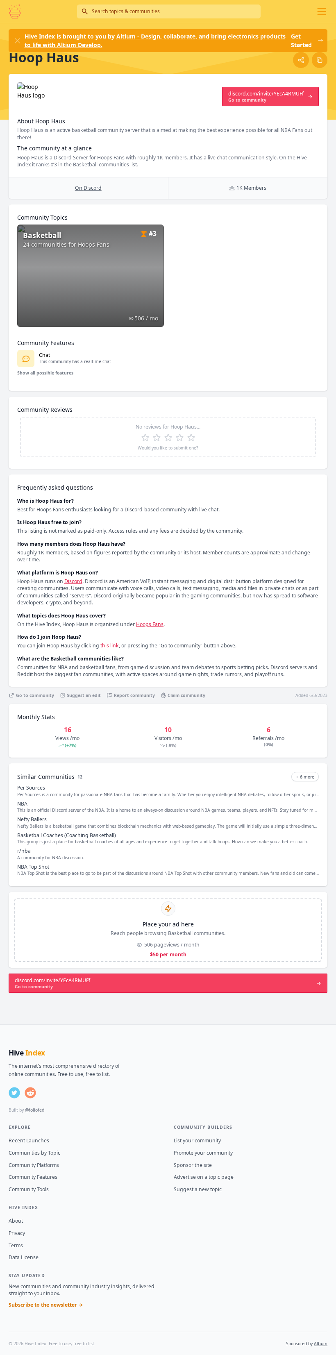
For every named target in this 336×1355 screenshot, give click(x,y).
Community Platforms (34, 1165)
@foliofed (34, 1110)
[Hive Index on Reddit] (30, 1093)
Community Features (33, 1176)
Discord (73, 581)
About (16, 1220)
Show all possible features (45, 373)
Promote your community (203, 1152)
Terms (16, 1245)
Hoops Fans (149, 624)
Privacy (17, 1233)
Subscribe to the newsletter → (46, 1304)
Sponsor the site (193, 1165)
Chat (44, 355)
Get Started (301, 40)
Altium (320, 1343)
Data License (24, 1257)
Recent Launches (29, 1140)
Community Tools (29, 1189)
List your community (197, 1140)
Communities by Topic (34, 1152)
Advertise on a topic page (204, 1176)
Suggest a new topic (198, 1189)
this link (109, 645)
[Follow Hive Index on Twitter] (14, 1093)
